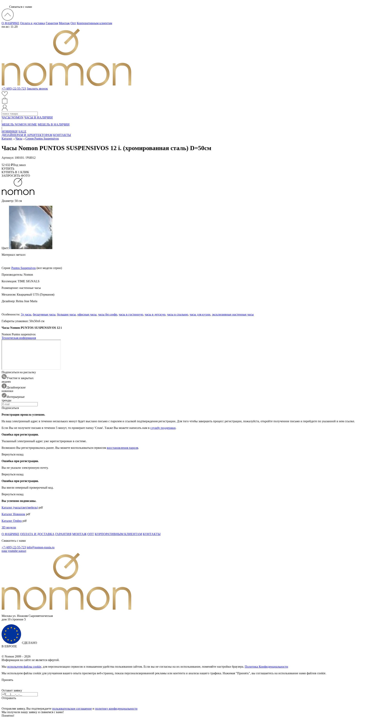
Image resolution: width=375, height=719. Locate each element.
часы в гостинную (131, 314)
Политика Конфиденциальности (266, 666)
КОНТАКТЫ (62, 135)
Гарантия (52, 23)
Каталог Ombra (12, 520)
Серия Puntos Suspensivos (42, 138)
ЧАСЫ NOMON (12, 117)
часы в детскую (155, 314)
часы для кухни (200, 314)
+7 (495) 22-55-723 (14, 88)
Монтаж (64, 23)
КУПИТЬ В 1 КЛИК (15, 172)
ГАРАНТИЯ (63, 534)
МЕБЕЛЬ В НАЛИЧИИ (54, 124)
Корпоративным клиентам (94, 23)
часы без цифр (107, 314)
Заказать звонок (37, 88)
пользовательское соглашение (72, 708)
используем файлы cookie (24, 666)
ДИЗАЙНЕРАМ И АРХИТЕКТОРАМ (27, 135)
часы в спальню (177, 314)
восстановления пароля (122, 447)
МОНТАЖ (79, 534)
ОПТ (90, 534)
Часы (18, 138)
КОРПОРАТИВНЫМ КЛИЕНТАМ (118, 534)
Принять (7, 680)
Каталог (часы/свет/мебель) (20, 507)
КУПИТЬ (8, 168)
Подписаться (10, 408)
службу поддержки (163, 427)
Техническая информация (19, 337)
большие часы (66, 314)
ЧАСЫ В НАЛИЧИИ (38, 117)
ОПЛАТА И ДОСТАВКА (37, 534)
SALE (22, 131)
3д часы (26, 314)
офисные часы (86, 314)
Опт (73, 23)
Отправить (9, 698)
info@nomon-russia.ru (40, 547)
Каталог (7, 138)
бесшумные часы (44, 314)
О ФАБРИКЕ (10, 23)
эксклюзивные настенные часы (233, 314)
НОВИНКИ (10, 131)
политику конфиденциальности (116, 708)
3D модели (9, 527)
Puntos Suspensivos (23, 268)
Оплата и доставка (32, 23)
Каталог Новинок (13, 514)
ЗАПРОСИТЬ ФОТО (16, 175)
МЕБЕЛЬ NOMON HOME (19, 124)
